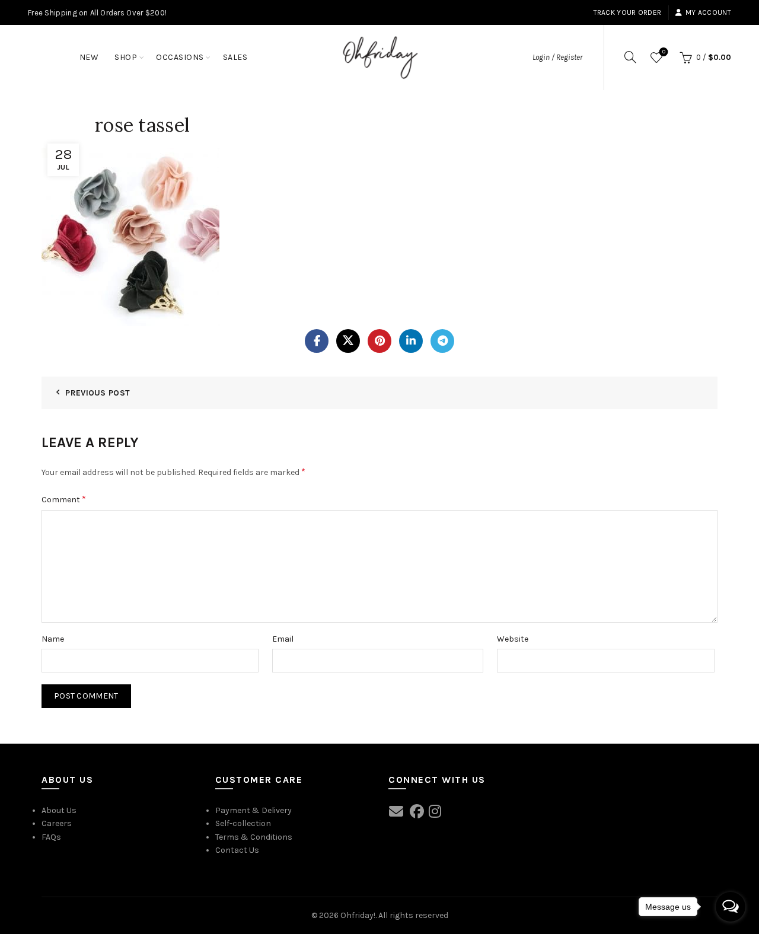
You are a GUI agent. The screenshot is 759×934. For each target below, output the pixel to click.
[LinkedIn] (411, 341)
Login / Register (557, 57)
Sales (235, 57)
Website (512, 639)
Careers (57, 823)
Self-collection (243, 823)
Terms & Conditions (253, 837)
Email (283, 639)
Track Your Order (628, 12)
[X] (348, 341)
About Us (59, 810)
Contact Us (237, 850)
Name (53, 639)
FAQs (51, 837)
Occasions (180, 57)
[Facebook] (317, 341)
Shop (125, 57)
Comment (64, 499)
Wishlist (663, 52)
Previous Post (97, 393)
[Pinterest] (379, 341)
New (89, 57)
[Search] (630, 57)
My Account (708, 12)
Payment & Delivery (253, 810)
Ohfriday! (357, 915)
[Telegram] (442, 341)
